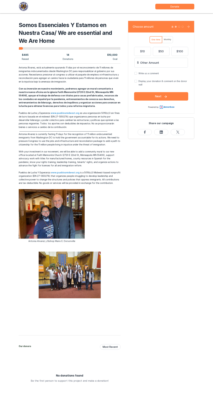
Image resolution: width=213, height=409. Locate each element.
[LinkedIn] (161, 132)
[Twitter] (178, 132)
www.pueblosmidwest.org (64, 113)
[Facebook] (145, 132)
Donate (174, 6)
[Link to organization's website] (23, 6)
